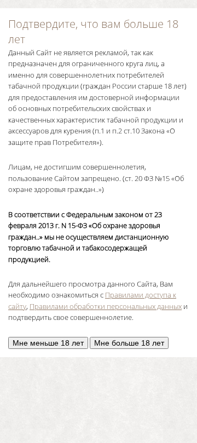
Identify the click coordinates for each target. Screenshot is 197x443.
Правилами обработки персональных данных (106, 306)
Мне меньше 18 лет (48, 343)
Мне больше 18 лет (129, 343)
